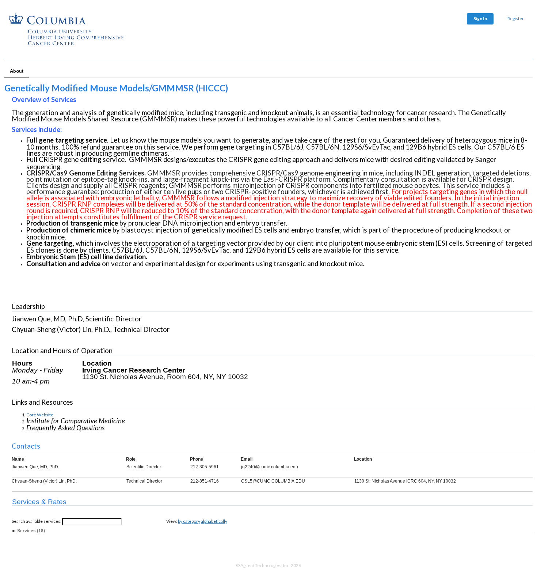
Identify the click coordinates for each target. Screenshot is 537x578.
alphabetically (214, 521)
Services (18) (31, 530)
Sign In (480, 18)
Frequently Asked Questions (65, 428)
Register (515, 18)
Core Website (39, 415)
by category (189, 521)
